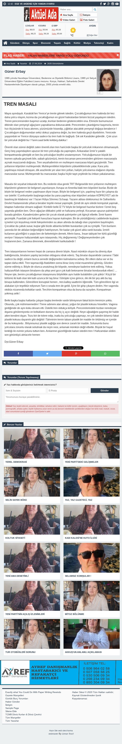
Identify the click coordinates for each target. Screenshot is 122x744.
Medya (87, 43)
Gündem (14, 43)
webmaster (53, 734)
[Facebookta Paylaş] (18, 353)
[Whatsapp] (105, 353)
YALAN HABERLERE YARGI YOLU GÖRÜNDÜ (58, 55)
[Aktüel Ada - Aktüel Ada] (41, 13)
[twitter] (104, 4)
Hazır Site (53, 731)
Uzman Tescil (68, 734)
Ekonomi (46, 43)
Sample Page (12, 708)
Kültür (77, 43)
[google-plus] (108, 4)
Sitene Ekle (11, 711)
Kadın (110, 43)
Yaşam (57, 43)
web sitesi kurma (65, 731)
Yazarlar (23, 63)
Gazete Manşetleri (14, 695)
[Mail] (101, 92)
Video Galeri (68, 20)
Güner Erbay (15, 71)
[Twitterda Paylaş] (47, 353)
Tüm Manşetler (13, 717)
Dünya (26, 43)
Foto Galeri (88, 20)
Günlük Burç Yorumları (16, 698)
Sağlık (67, 43)
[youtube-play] (117, 4)
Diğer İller (92, 35)
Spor (35, 43)
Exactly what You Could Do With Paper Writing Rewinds (33, 692)
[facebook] (101, 4)
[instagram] (113, 4)
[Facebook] (98, 92)
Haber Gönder (12, 701)
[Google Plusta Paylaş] (76, 353)
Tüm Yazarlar (12, 721)
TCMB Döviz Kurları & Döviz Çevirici (23, 714)
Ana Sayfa (67, 15)
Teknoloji (99, 43)
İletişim (86, 15)
